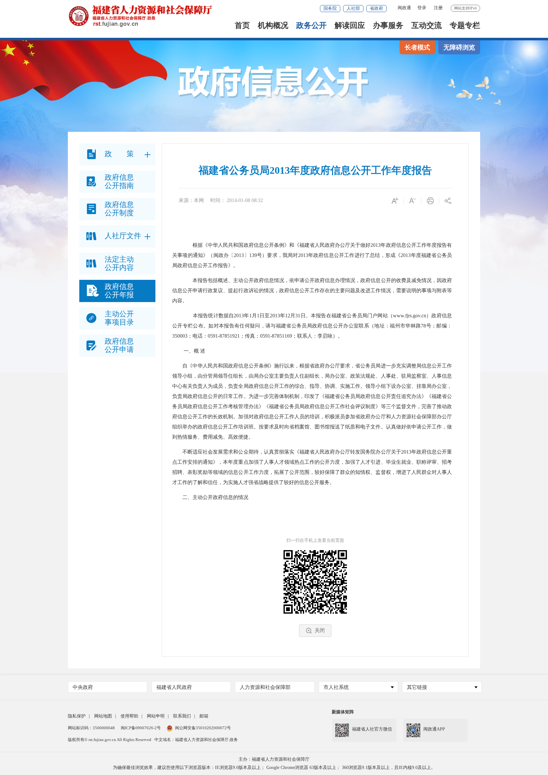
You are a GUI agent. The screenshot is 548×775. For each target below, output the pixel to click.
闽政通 (404, 7)
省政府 (376, 8)
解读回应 (350, 26)
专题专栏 (465, 26)
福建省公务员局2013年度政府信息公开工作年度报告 (315, 170)
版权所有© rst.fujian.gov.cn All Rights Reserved (109, 739)
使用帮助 (129, 716)
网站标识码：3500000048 (91, 727)
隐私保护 (77, 716)
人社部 (353, 8)
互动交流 (426, 26)
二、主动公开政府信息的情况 (215, 497)
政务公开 (311, 26)
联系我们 (182, 716)
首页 (242, 26)
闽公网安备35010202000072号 (203, 727)
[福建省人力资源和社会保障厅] (140, 15)
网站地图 (103, 716)
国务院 (330, 8)
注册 (438, 7)
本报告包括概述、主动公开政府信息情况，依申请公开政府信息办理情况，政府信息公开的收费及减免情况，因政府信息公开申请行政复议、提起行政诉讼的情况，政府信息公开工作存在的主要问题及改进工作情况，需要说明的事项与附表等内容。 (312, 290)
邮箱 (203, 716)
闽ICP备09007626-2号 (141, 727)
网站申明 (156, 716)
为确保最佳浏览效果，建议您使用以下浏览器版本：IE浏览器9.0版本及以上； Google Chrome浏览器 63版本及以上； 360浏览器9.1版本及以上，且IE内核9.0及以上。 (274, 767)
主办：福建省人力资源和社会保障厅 (274, 759)
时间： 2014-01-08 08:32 (236, 200)
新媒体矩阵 (343, 712)
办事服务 (388, 26)
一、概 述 (193, 351)
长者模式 (417, 47)
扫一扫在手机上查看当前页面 (315, 540)
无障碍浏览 (459, 47)
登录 (421, 7)
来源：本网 (191, 200)
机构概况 (273, 26)
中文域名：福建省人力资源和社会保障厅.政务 (196, 739)
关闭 (320, 630)
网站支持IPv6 (465, 8)
